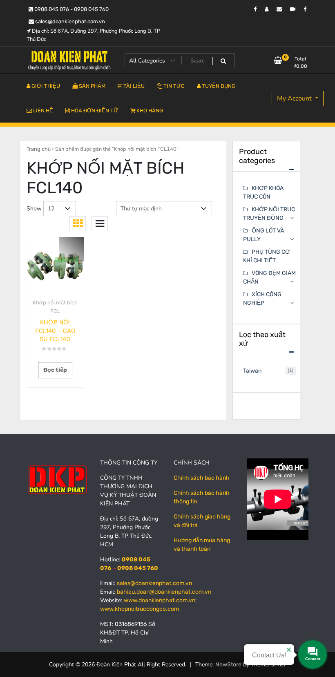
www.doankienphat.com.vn (159, 600)
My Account (295, 98)
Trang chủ (39, 149)
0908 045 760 (137, 568)
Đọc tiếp (55, 369)
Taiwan (252, 370)
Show (34, 208)
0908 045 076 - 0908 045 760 (71, 9)
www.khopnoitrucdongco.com (139, 609)
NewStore (228, 664)
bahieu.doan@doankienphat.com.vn (164, 591)
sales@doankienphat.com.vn (69, 21)
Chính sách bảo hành (202, 477)
